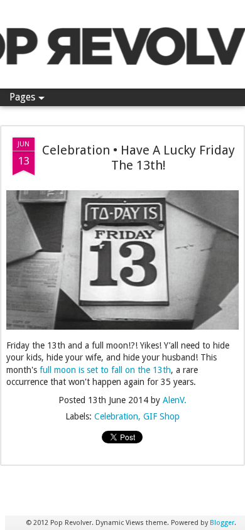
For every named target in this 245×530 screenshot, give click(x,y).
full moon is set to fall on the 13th (105, 370)
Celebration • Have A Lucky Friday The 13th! (138, 158)
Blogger (222, 523)
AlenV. (175, 400)
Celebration (116, 416)
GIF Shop (161, 416)
